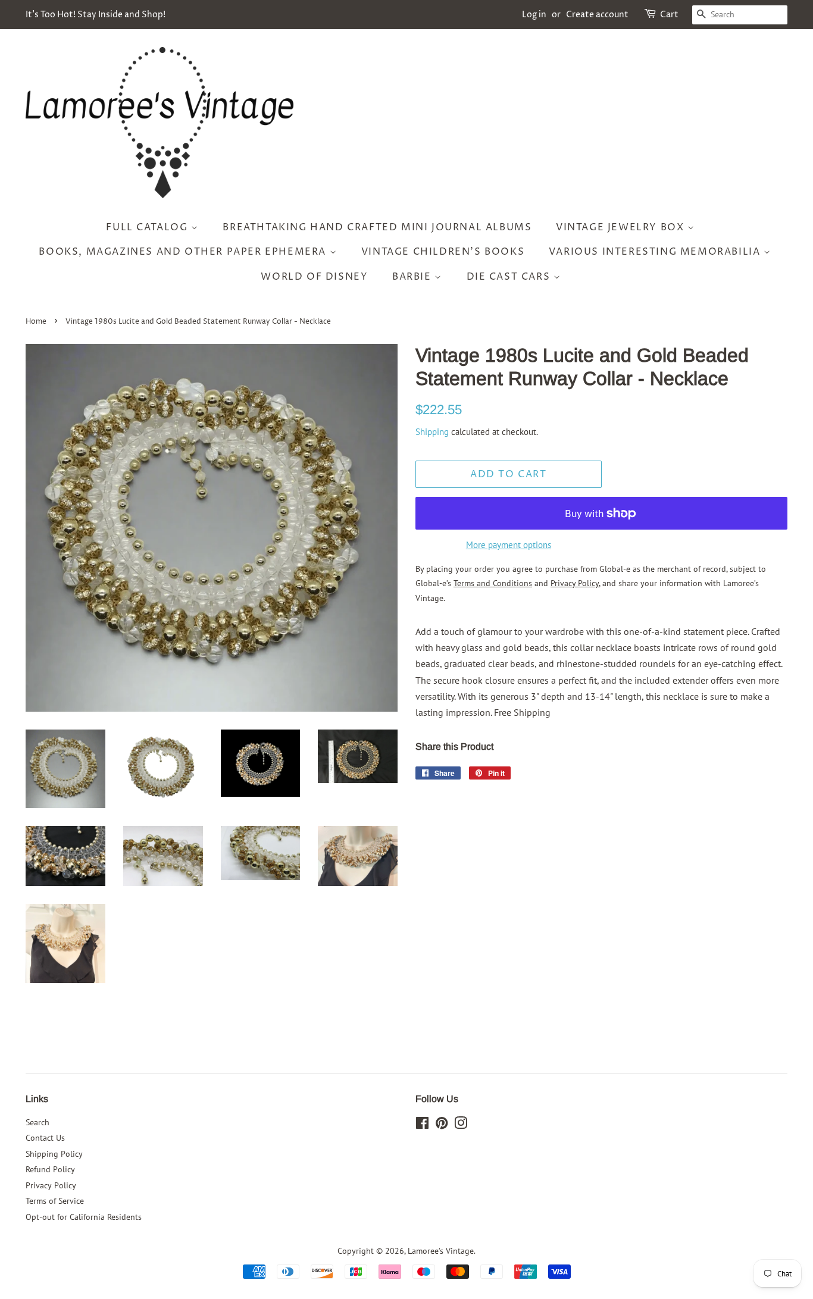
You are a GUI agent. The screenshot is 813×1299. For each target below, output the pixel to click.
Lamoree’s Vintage (441, 1250)
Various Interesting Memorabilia (656, 251)
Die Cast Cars (510, 276)
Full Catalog (148, 227)
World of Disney (314, 276)
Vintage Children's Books (442, 251)
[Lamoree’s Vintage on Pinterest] (441, 1125)
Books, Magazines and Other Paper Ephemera (184, 251)
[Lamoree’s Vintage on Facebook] (422, 1125)
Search (37, 1122)
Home (36, 322)
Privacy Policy (51, 1185)
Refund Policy (50, 1169)
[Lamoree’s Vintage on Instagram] (460, 1125)
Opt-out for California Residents (84, 1217)
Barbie (413, 276)
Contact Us (45, 1137)
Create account (597, 14)
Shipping (432, 431)
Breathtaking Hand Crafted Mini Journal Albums (377, 227)
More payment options (508, 544)
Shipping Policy (54, 1153)
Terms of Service (55, 1200)
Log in (534, 14)
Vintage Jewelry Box (621, 227)
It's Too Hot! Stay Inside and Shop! (95, 14)
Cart (669, 14)
